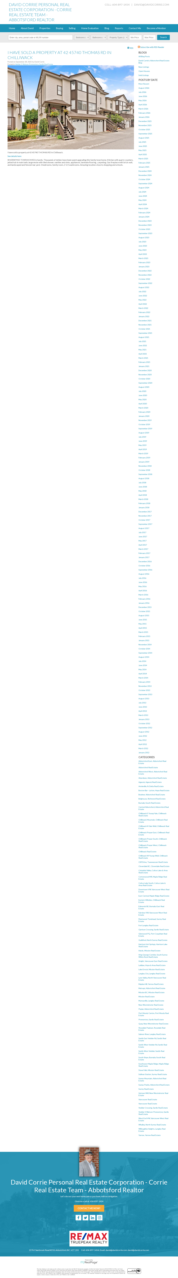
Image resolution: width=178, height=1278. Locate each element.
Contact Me (135, 28)
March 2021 (143, 358)
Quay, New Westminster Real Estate (153, 1024)
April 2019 (143, 449)
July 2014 (142, 661)
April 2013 (143, 711)
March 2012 (143, 748)
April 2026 (143, 104)
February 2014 (144, 682)
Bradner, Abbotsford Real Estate (152, 794)
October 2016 (144, 565)
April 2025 (143, 154)
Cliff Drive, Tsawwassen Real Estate (153, 862)
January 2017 (144, 557)
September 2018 (145, 474)
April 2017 (143, 545)
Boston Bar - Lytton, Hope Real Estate (154, 790)
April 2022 (143, 304)
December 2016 (145, 561)
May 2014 (142, 669)
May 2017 (142, 541)
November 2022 (145, 275)
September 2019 (145, 428)
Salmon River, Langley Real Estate (152, 1034)
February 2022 (144, 312)
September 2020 (145, 383)
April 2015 (143, 628)
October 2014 (144, 649)
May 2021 (142, 350)
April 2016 (143, 590)
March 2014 (143, 678)
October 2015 (144, 611)
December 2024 (145, 171)
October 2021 (144, 329)
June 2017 (143, 536)
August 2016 (144, 574)
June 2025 (143, 146)
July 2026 (142, 92)
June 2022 (143, 296)
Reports (119, 28)
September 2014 (145, 653)
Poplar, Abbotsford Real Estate (151, 1009)
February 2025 (144, 163)
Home (12, 28)
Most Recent (144, 84)
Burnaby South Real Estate (149, 803)
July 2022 (142, 291)
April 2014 (143, 673)
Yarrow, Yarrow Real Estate (150, 1135)
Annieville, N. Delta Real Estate (151, 786)
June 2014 (143, 665)
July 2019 (142, 437)
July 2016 (142, 578)
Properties (44, 28)
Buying (59, 28)
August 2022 (144, 287)
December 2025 (145, 121)
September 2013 (145, 694)
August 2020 (144, 387)
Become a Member (156, 28)
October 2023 (144, 229)
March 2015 (143, 632)
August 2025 (144, 138)
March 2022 (143, 308)
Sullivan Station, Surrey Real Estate (153, 1074)
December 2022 (145, 271)
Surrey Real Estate (146, 1089)
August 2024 (144, 188)
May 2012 (142, 740)
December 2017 (145, 511)
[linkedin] (92, 1217)
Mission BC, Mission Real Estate (151, 992)
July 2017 (142, 532)
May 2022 (142, 300)
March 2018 (143, 499)
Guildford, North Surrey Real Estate (153, 940)
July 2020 (142, 391)
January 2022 (144, 316)
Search (163, 37)
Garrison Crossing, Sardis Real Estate (154, 929)
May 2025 (142, 150)
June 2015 (143, 619)
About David (27, 28)
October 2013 (144, 690)
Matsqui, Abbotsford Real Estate (152, 988)
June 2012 (143, 736)
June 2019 (143, 441)
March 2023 (143, 258)
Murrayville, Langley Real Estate (151, 1001)
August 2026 (144, 88)
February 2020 (144, 412)
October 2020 (144, 379)
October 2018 (144, 470)
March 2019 (143, 453)
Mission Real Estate (147, 996)
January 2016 (144, 603)
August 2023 (144, 237)
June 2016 (143, 582)
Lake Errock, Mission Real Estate (152, 969)
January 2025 (144, 167)
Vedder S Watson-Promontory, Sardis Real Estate (34, 64)
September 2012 (145, 727)
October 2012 (144, 723)
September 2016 (145, 570)
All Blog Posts (144, 56)
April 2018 (143, 495)
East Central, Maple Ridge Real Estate (154, 896)
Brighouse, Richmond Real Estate (152, 799)
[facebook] (78, 1217)
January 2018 (144, 507)
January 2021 (144, 366)
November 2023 (145, 225)
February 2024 (144, 212)
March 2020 (143, 408)
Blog (106, 28)
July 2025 (142, 142)
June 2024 (143, 196)
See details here (14, 156)
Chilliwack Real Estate (147, 851)
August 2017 (144, 528)
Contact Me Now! (89, 1208)
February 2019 (144, 458)
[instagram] (99, 1217)
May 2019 (142, 445)
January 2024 (144, 217)
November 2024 (145, 175)
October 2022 (144, 279)
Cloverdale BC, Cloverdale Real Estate (154, 866)
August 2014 (144, 657)
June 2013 (143, 707)
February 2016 (144, 599)
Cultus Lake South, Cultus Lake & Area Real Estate (152, 884)
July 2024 (142, 192)
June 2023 (143, 246)
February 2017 (144, 553)
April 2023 (143, 254)
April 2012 (143, 744)
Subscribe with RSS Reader (152, 47)
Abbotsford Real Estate (148, 767)
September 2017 (145, 524)
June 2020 (143, 395)
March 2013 (143, 715)
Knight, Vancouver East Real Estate (153, 961)
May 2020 (142, 399)
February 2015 (144, 636)
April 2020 (143, 404)
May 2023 (142, 250)
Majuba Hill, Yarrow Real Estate (151, 984)
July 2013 (142, 703)
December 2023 (145, 221)
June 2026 (143, 96)
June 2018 (143, 487)
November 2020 (145, 374)
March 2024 (143, 208)
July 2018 (142, 482)
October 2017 (144, 520)
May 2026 (142, 100)
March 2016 (143, 595)
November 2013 (145, 686)
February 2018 (144, 503)
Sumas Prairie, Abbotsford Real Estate (154, 1085)
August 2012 (144, 732)
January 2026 (144, 117)
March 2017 (143, 549)
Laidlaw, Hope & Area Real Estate (152, 965)
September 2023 (145, 233)
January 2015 (144, 640)
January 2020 (144, 416)
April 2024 (143, 204)
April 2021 (143, 354)
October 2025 (144, 129)
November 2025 (145, 125)
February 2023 (144, 262)
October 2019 (144, 424)
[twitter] (85, 1217)
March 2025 (143, 158)
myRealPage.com (89, 1262)
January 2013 (144, 719)
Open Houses (144, 71)
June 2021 (143, 345)
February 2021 (144, 362)
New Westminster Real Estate (151, 1005)
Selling (72, 28)
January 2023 (144, 266)
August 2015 (144, 615)
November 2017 (145, 516)
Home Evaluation (90, 28)
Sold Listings (144, 75)
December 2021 (145, 320)
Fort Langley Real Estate (148, 925)
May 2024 (142, 200)
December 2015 (145, 607)
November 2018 (145, 466)
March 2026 (143, 109)
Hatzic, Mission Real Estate (149, 950)
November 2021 (145, 325)
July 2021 (142, 341)
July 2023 (142, 242)
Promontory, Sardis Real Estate (151, 1019)
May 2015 (142, 624)
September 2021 (145, 333)
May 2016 (142, 586)
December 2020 (145, 370)
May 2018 (142, 491)
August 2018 (144, 478)
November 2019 (145, 420)
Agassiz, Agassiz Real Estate (150, 782)
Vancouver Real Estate (148, 1099)
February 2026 (144, 113)
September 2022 (145, 283)
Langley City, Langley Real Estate (152, 973)
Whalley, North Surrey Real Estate (152, 1125)
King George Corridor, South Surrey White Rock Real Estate (153, 956)
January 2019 (144, 462)
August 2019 (144, 433)
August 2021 (144, 337)
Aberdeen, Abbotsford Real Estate (153, 778)
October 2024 (144, 179)
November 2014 (145, 644)
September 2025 (145, 134)
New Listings (144, 67)
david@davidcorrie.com (151, 4)
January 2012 (144, 752)
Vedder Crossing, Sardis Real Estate (153, 1108)
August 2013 (144, 698)
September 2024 (145, 183)
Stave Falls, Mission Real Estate (151, 1070)
